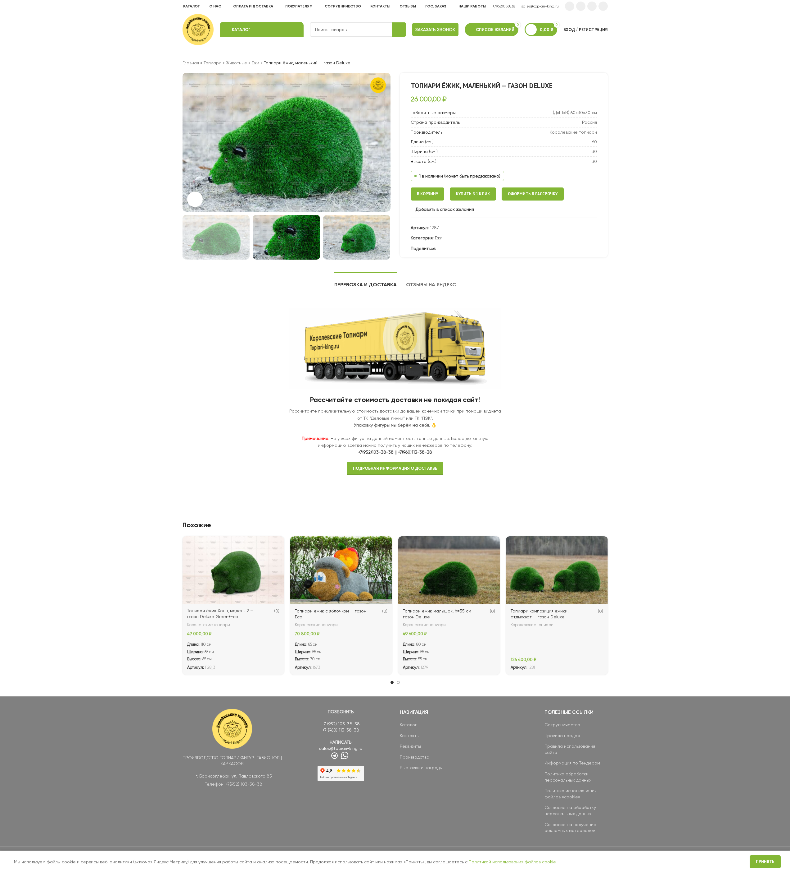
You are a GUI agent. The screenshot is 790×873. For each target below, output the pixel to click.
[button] (190, 237)
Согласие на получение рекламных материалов (570, 827)
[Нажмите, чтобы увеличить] (195, 199)
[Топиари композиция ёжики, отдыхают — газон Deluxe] (557, 570)
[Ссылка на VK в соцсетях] (592, 6)
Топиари (212, 62)
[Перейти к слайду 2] (398, 682)
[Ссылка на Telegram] (603, 6)
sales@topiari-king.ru (540, 6)
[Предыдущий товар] (589, 63)
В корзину (427, 193)
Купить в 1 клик (473, 193)
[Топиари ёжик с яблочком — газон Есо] (341, 570)
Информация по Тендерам (572, 762)
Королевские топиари (208, 624)
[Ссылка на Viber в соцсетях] (477, 248)
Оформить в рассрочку (533, 193)
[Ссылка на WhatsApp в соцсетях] (580, 6)
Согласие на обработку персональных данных (570, 810)
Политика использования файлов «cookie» (570, 793)
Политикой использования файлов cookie (512, 861)
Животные (236, 62)
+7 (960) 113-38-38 (341, 730)
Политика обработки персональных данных (567, 777)
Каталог (408, 724)
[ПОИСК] (399, 29)
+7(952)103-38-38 (376, 452)
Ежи (255, 62)
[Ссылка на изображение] (232, 728)
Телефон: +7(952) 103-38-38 (233, 784)
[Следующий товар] (604, 63)
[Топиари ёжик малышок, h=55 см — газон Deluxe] (449, 570)
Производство (414, 757)
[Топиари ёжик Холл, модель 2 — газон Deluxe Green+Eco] (233, 570)
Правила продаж (562, 735)
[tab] (365, 281)
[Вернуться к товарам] (596, 63)
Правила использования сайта (569, 749)
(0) (276, 611)
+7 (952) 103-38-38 (341, 723)
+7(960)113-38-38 (415, 452)
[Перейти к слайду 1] (392, 682)
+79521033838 (503, 6)
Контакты (409, 735)
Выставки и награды (421, 767)
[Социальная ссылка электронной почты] (440, 248)
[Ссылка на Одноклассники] (569, 6)
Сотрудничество (562, 724)
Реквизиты (410, 746)
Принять (765, 861)
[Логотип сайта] (198, 29)
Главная (191, 62)
